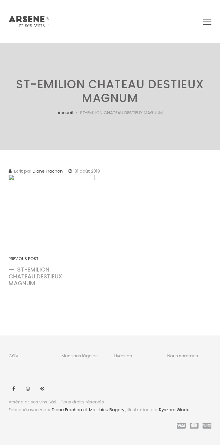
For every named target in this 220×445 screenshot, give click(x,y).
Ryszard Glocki (174, 410)
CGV (13, 356)
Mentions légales (80, 356)
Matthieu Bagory (106, 410)
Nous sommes (182, 356)
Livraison (123, 356)
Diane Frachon (48, 171)
